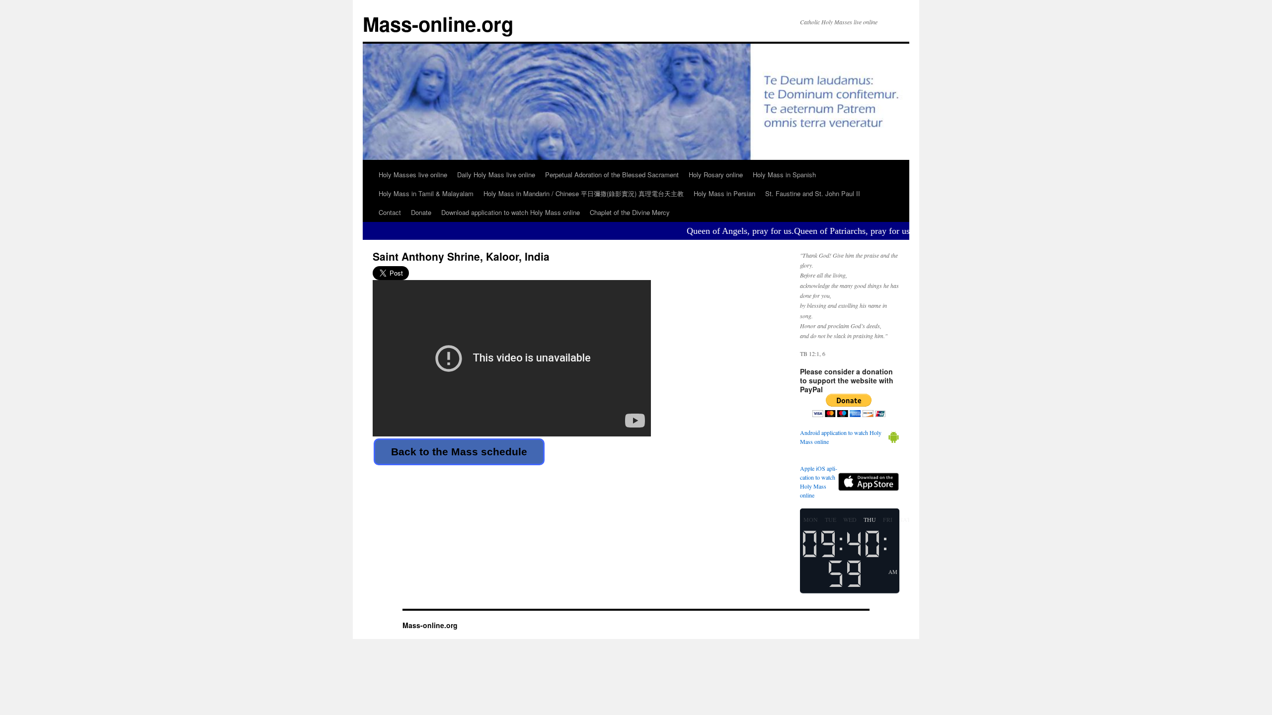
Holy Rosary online (716, 174)
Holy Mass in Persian (724, 193)
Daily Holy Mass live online (496, 174)
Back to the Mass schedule (459, 451)
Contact (390, 212)
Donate (421, 212)
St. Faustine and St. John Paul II (812, 193)
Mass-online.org (438, 23)
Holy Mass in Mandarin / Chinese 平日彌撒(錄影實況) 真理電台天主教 (583, 193)
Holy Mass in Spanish (784, 174)
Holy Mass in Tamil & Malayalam (426, 193)
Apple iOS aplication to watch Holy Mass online (818, 481)
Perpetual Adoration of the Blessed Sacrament (612, 174)
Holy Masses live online (413, 174)
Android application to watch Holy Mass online (840, 437)
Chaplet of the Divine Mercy (630, 212)
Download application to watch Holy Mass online (510, 212)
